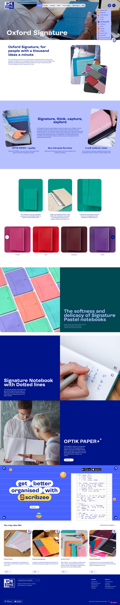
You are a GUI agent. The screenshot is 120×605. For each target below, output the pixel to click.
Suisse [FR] (103, 35)
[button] (113, 237)
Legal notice (91, 601)
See (6, 572)
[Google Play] (86, 469)
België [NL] (103, 12)
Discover (33, 507)
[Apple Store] (96, 469)
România (102, 31)
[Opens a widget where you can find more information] (114, 602)
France (102, 19)
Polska (101, 26)
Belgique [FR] (103, 10)
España (102, 17)
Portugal (102, 28)
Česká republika (104, 15)
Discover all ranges (107, 525)
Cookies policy (97, 601)
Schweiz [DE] (103, 33)
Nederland (102, 24)
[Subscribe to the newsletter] (38, 580)
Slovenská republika (105, 37)
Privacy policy (104, 601)
